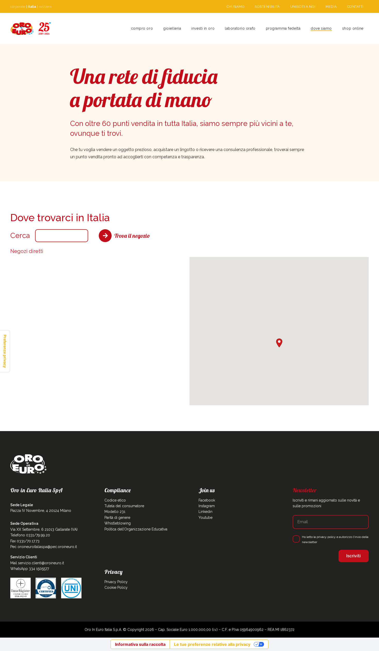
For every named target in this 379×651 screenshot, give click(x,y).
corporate (17, 7)
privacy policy (326, 537)
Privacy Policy (116, 582)
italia (32, 7)
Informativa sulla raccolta (140, 644)
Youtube (205, 517)
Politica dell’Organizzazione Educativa (135, 529)
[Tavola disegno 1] (31, 28)
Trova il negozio (132, 235)
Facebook (207, 500)
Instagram (207, 506)
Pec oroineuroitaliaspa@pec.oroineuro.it (43, 547)
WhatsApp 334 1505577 (29, 569)
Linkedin (205, 512)
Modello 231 (114, 512)
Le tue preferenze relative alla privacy (212, 644)
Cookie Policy (116, 587)
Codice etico (115, 500)
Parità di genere (117, 517)
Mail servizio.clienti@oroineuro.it (37, 563)
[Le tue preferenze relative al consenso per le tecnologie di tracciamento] (5, 351)
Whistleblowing (117, 523)
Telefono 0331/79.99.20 (30, 535)
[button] (183, 28)
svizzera (45, 7)
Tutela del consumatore (124, 506)
